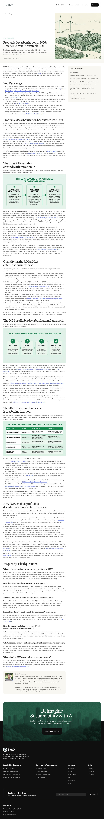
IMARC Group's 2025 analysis (35, 114)
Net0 (39, 73)
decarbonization (52, 151)
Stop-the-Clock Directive (18, 461)
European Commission (22, 103)
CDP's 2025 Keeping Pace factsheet (33, 143)
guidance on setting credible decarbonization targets (29, 402)
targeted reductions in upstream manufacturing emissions (44, 298)
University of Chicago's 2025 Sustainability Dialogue (32, 369)
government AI (7, 548)
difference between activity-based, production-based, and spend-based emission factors (37, 383)
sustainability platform (35, 153)
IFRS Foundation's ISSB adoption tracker (34, 482)
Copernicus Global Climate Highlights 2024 (16, 139)
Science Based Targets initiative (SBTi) (49, 249)
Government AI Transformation (46, 765)
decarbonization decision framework (22, 238)
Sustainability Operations (12, 765)
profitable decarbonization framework (17, 666)
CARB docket (29, 475)
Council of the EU (15, 97)
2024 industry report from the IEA (47, 218)
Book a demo (7, 555)
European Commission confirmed (39, 286)
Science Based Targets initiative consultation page (20, 486)
